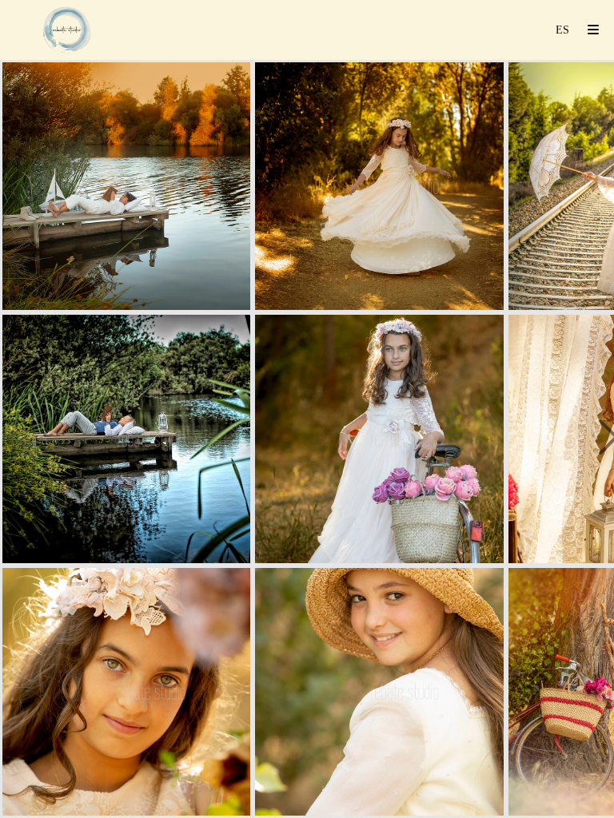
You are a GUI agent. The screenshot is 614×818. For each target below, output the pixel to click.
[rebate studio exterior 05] (379, 438)
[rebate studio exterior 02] (126, 438)
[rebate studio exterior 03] (126, 692)
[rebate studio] (67, 30)
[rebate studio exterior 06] (379, 692)
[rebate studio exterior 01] (126, 186)
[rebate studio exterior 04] (379, 186)
